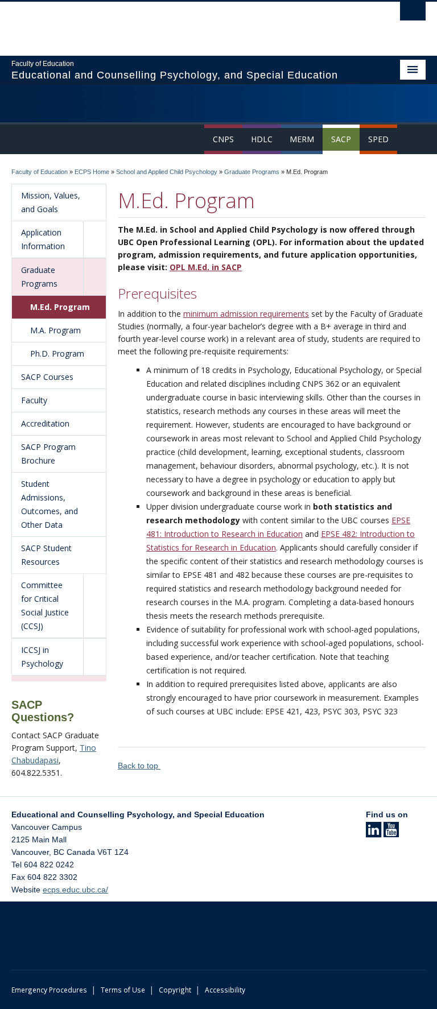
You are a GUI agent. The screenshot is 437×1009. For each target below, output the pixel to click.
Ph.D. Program (57, 353)
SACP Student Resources (46, 555)
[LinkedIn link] (373, 833)
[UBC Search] (413, 14)
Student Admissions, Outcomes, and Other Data (49, 504)
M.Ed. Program (60, 306)
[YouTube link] (391, 833)
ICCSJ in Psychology (42, 656)
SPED (378, 139)
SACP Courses (47, 376)
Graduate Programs (251, 171)
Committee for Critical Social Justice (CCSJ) (45, 605)
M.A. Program (55, 330)
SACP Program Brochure (48, 453)
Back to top (139, 765)
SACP (341, 139)
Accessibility (225, 989)
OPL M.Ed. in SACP (206, 267)
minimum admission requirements (246, 313)
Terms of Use (123, 989)
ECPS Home (92, 171)
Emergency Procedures (49, 989)
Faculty (34, 400)
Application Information (43, 239)
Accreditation (45, 423)
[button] (94, 239)
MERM (302, 139)
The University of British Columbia (187, 23)
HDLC (262, 139)
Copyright (175, 989)
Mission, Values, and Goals (50, 202)
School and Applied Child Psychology (166, 171)
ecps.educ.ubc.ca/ (75, 889)
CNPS (223, 139)
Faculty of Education (39, 171)
